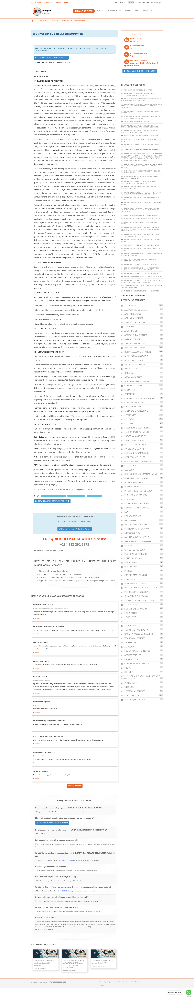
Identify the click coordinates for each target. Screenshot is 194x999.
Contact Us (147, 10)
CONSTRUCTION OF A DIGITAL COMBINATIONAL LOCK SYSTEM (141, 140)
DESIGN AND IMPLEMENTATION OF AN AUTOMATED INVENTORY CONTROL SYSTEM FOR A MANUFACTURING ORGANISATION (140, 229)
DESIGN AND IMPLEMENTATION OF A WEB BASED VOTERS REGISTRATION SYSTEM (139, 131)
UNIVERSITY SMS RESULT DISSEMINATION (72, 21)
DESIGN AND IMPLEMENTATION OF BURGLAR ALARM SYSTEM (140, 249)
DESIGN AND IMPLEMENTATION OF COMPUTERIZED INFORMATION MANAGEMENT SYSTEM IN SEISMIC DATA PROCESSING (140, 210)
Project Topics (115, 10)
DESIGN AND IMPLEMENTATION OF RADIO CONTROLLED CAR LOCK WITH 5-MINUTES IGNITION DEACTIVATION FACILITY (141, 165)
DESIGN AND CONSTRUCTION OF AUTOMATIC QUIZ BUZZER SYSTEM (140, 145)
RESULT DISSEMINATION (94, 496)
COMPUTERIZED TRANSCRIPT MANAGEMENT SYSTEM (142, 219)
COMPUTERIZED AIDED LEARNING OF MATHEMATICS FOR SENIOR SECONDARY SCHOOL (140, 117)
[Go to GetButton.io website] (188, 996)
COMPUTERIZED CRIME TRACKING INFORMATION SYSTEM (139, 223)
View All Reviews (74, 786)
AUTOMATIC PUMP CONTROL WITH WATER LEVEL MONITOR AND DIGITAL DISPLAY (139, 260)
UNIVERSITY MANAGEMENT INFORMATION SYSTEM (141, 245)
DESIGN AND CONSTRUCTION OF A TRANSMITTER (141, 264)
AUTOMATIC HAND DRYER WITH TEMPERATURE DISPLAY (143, 150)
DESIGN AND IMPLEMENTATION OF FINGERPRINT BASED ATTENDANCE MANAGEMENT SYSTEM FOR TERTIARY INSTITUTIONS (141, 106)
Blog (129, 10)
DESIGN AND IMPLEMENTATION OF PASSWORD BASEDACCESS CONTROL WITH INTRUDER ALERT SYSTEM (140, 126)
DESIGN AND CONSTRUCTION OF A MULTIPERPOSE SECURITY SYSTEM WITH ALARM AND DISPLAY (140, 269)
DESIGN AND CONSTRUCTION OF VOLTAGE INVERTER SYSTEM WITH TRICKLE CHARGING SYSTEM (140, 281)
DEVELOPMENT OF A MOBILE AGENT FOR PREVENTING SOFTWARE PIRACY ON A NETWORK (141, 100)
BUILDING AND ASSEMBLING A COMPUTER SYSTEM (141, 136)
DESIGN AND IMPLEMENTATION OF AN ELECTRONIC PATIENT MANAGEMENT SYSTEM (140, 235)
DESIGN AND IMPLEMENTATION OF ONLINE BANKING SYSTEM (140, 241)
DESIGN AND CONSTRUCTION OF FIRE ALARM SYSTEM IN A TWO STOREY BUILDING (141, 255)
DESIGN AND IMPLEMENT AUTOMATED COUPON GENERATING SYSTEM (139, 188)
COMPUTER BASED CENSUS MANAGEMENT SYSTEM (141, 215)
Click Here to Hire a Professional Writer (75, 529)
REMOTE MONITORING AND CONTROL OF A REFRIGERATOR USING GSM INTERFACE (137, 94)
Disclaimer (102, 985)
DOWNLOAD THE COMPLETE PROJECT (51, 58)
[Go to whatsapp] (188, 992)
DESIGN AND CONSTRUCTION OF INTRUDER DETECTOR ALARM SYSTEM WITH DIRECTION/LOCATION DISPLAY (141, 193)
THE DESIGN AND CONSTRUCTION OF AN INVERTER (141, 291)
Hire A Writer (116, 982)
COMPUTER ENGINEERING (48, 21)
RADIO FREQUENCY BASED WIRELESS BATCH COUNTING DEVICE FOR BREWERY (141, 172)
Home (100, 10)
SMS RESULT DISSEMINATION (76, 496)
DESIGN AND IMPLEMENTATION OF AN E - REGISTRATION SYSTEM (142, 204)
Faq (137, 10)
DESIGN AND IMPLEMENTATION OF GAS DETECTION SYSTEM (140, 198)
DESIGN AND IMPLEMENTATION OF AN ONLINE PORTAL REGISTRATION (141, 112)
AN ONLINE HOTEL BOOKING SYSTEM (137, 122)
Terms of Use (125, 982)
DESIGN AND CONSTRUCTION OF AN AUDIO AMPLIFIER (142, 277)
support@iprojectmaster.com (43, 2)
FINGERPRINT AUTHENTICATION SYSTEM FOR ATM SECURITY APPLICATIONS (139, 177)
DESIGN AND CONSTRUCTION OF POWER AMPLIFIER (141, 273)
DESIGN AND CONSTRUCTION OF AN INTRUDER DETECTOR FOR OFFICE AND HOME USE (138, 182)
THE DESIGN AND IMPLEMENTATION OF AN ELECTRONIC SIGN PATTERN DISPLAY (141, 286)
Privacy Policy (134, 982)
